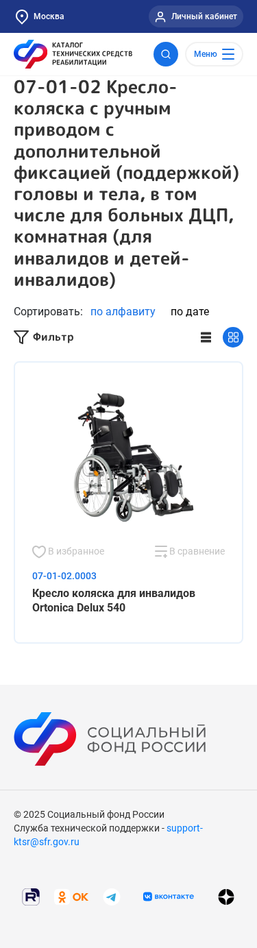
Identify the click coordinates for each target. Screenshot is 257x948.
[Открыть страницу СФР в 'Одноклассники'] (71, 896)
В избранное (75, 551)
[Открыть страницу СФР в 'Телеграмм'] (112, 896)
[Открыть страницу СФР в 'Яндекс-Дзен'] (226, 897)
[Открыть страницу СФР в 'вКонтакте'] (168, 896)
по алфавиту (123, 311)
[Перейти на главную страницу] (73, 54)
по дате (190, 311)
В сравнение (196, 551)
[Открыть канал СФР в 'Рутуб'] (31, 896)
